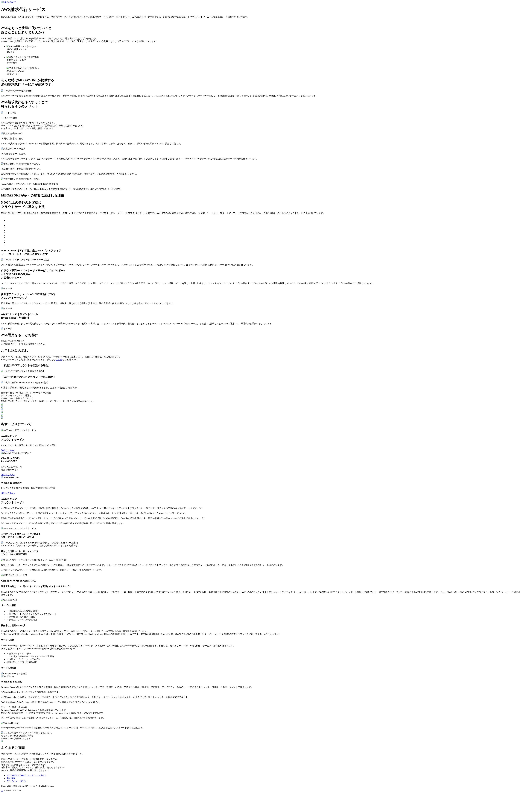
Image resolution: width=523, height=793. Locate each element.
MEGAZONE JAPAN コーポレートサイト (36, 2)
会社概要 (11, 778)
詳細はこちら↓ (8, 450)
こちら (59, 359)
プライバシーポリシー (17, 781)
